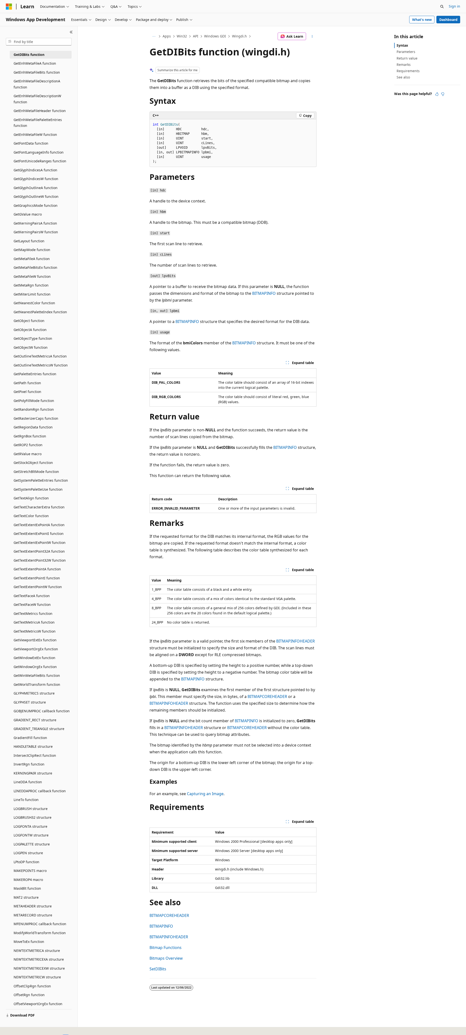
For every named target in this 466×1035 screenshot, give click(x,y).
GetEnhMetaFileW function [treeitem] (35, 134)
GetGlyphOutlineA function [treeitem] (36, 187)
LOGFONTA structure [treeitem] (30, 826)
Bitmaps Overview (166, 958)
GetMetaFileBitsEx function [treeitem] (35, 267)
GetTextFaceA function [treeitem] (32, 595)
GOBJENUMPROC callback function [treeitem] (42, 711)
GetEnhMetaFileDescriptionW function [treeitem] (37, 99)
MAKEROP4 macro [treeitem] (28, 879)
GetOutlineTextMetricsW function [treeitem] (41, 365)
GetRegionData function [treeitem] (33, 427)
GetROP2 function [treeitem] (28, 445)
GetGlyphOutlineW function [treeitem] (36, 196)
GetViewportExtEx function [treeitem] (35, 640)
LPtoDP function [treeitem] (26, 862)
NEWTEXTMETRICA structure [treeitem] (37, 950)
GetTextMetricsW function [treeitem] (35, 631)
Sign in (454, 6)
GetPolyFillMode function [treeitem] (34, 400)
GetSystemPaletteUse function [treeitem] (38, 489)
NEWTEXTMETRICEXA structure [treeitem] (39, 959)
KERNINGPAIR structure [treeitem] (33, 773)
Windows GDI (215, 36)
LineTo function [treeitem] (26, 799)
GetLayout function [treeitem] (29, 241)
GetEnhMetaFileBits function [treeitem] (37, 72)
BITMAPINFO (264, 293)
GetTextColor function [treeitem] (31, 515)
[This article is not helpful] (443, 94)
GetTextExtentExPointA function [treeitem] (39, 524)
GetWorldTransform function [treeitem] (37, 684)
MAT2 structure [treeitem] (26, 897)
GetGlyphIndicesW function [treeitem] (36, 178)
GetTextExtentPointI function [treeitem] (37, 578)
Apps (167, 36)
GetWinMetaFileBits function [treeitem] (37, 675)
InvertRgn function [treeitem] (29, 764)
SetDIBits (158, 969)
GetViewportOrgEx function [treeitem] (36, 649)
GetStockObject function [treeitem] (33, 462)
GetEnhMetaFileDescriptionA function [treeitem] (37, 84)
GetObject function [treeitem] (29, 320)
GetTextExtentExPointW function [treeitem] (40, 542)
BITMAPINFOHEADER (295, 641)
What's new (422, 19)
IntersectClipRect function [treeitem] (35, 755)
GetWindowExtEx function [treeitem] (34, 657)
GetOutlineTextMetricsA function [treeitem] (40, 356)
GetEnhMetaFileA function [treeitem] (35, 63)
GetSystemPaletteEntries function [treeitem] (41, 480)
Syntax (402, 45)
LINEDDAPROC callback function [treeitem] (40, 791)
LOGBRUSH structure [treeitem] (31, 808)
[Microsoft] (9, 6)
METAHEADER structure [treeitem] (33, 906)
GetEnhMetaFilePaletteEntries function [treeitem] (38, 122)
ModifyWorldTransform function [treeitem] (40, 933)
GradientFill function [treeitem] (30, 737)
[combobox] (39, 42)
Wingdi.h (239, 36)
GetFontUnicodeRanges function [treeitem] (40, 161)
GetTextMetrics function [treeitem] (33, 613)
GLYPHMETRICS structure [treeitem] (34, 693)
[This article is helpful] (437, 94)
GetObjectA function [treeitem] (30, 329)
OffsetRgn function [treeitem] (29, 994)
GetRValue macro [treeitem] (28, 454)
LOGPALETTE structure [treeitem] (32, 844)
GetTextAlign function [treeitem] (31, 498)
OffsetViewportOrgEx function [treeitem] (38, 1003)
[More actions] (312, 36)
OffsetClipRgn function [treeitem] (32, 986)
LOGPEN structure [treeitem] (28, 853)
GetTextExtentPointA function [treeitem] (37, 569)
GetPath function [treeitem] (27, 383)
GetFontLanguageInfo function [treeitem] (39, 152)
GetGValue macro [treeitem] (28, 214)
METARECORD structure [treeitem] (33, 915)
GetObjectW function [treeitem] (31, 347)
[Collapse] (71, 32)
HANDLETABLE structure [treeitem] (33, 746)
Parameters (406, 51)
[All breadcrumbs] (154, 36)
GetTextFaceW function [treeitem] (32, 604)
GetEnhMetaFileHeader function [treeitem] (40, 110)
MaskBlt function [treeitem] (27, 888)
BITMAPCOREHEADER (267, 696)
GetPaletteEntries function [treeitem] (35, 374)
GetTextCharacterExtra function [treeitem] (39, 507)
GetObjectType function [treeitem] (33, 338)
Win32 (182, 36)
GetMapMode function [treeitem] (32, 249)
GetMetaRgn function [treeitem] (31, 285)
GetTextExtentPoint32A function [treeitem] (39, 551)
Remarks (404, 64)
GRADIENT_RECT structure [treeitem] (35, 720)
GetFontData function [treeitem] (31, 143)
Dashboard (448, 19)
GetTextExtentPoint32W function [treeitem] (40, 560)
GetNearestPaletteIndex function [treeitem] (40, 312)
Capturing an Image (205, 793)
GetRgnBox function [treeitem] (30, 436)
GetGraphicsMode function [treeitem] (36, 205)
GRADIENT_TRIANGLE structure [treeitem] (39, 728)
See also (403, 77)
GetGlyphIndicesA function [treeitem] (35, 170)
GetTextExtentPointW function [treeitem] (38, 586)
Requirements (408, 71)
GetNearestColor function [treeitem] (34, 303)
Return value (407, 58)
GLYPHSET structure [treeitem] (30, 702)
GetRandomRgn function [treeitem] (34, 409)
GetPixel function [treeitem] (27, 391)
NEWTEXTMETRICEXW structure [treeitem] (39, 968)
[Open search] (442, 6)
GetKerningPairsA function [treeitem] (35, 223)
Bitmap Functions (166, 947)
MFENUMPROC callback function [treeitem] (40, 924)
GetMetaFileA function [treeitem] (32, 258)
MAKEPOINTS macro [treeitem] (30, 870)
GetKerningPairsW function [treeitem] (36, 232)
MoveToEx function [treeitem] (29, 941)
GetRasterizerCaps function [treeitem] (36, 418)
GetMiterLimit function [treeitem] (32, 294)
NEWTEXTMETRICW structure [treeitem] (37, 977)
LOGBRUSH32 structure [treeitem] (32, 817)
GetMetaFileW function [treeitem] (32, 276)
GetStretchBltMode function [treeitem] (36, 471)
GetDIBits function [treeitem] (29, 54)
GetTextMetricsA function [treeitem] (34, 622)
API (195, 36)
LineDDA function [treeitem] (28, 782)
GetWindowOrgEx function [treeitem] (35, 666)
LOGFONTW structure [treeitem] (31, 835)
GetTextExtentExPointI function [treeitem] (39, 533)
